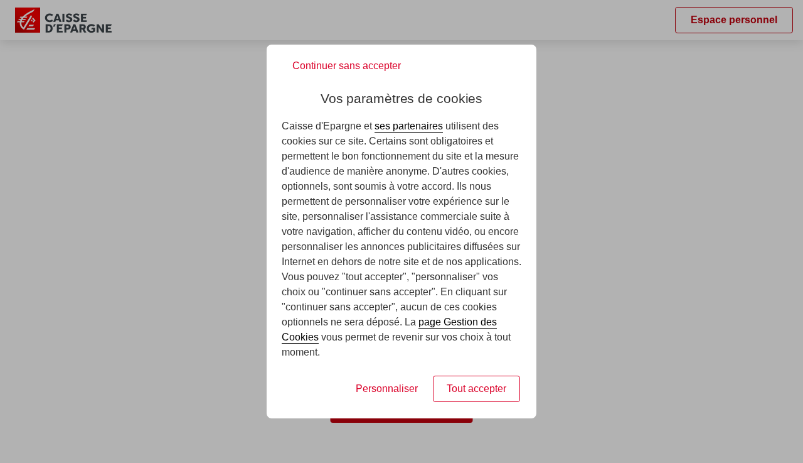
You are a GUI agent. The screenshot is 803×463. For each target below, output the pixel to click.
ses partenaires (409, 126)
